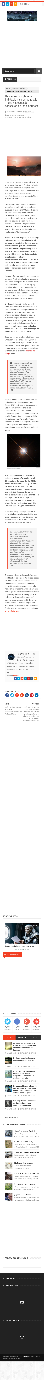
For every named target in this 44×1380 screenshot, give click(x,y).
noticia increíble (19, 88)
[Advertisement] (22, 45)
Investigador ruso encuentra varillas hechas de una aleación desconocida (24, 1103)
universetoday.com (12, 611)
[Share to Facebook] (7, 942)
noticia (35, 925)
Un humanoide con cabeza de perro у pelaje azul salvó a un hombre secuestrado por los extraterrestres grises (25, 1089)
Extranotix (16, 675)
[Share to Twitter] (10, 942)
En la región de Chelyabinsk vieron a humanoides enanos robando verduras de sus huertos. (24, 1046)
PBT (19, 1359)
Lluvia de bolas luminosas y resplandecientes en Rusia (24, 1059)
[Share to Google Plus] (12, 942)
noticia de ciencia (11, 117)
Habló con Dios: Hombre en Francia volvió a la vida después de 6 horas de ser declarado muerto (24, 1074)
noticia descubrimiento (16, 115)
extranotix (23, 1356)
